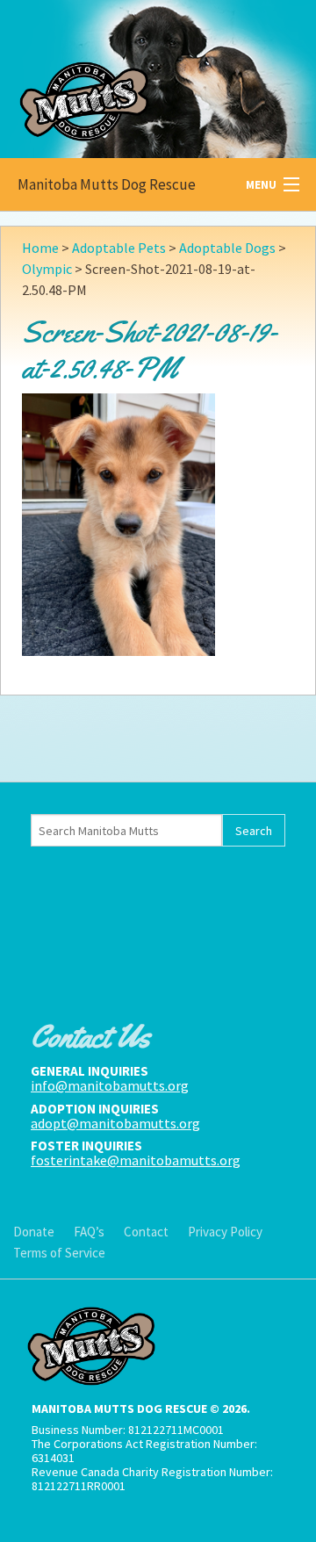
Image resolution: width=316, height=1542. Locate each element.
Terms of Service (59, 1252)
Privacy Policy (225, 1231)
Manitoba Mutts (131, 75)
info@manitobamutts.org (110, 1085)
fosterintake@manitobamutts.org (136, 1160)
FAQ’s (89, 1231)
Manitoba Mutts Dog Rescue (107, 184)
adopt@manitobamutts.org (115, 1123)
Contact (146, 1231)
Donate (33, 1231)
